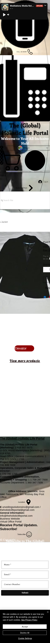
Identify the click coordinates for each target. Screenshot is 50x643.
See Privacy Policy (29, 619)
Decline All (24, 632)
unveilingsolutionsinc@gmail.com (20, 507)
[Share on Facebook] (45, 297)
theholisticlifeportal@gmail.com (17, 510)
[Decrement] (45, 269)
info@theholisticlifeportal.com (16, 515)
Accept (25, 626)
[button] (45, 5)
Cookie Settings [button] (25, 638)
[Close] (46, 613)
